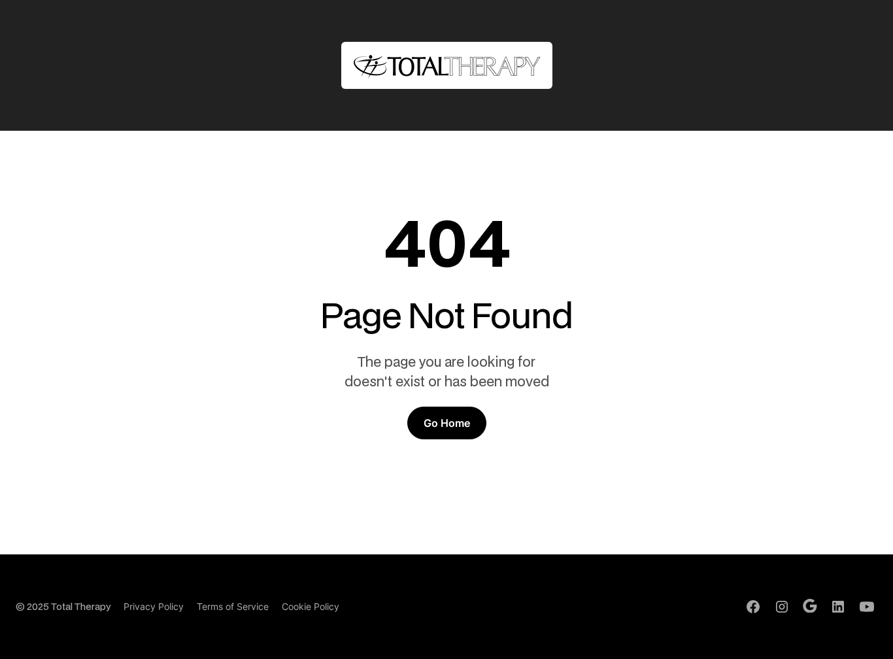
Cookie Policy (310, 606)
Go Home (447, 423)
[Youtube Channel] (866, 606)
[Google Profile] (810, 606)
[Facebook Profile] (753, 606)
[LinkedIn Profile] (838, 606)
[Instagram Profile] (781, 606)
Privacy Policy (154, 606)
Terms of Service (233, 606)
